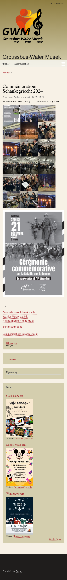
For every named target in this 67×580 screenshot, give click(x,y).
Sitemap (12, 359)
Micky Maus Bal (16, 445)
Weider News (55, 539)
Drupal (19, 571)
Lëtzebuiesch (11, 343)
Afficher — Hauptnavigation (15, 63)
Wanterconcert (15, 493)
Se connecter (57, 3)
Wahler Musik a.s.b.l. (15, 316)
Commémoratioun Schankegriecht (20, 333)
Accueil (6, 72)
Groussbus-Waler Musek (32, 56)
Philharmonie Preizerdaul (18, 321)
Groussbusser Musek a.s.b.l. (20, 312)
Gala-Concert (14, 396)
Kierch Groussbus (22, 536)
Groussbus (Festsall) (23, 438)
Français (9, 345)
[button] (11, 113)
